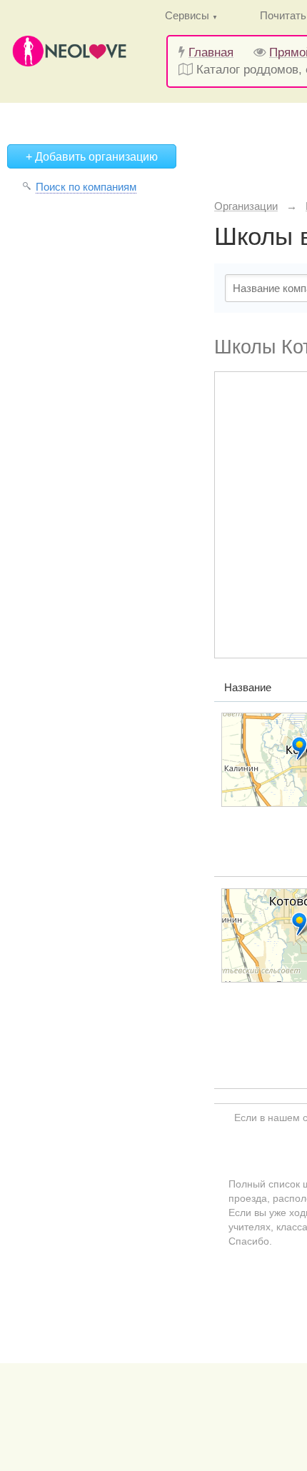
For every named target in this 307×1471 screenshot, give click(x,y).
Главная (210, 52)
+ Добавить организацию (92, 157)
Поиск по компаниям (86, 187)
